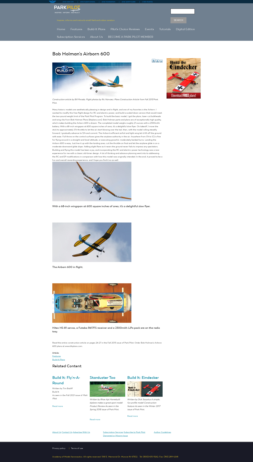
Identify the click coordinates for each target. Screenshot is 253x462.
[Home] (70, 8)
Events (149, 29)
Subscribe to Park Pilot (134, 432)
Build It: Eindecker (143, 377)
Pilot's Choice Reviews (125, 29)
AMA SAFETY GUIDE (129, 2)
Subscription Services (71, 37)
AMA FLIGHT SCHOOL (88, 2)
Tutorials (165, 29)
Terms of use (78, 448)
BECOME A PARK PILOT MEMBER (130, 37)
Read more (57, 406)
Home (61, 29)
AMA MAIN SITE (69, 2)
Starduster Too (102, 377)
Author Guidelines (163, 432)
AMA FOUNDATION (109, 2)
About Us (96, 37)
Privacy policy (59, 448)
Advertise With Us (82, 432)
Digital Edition (185, 29)
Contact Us (67, 432)
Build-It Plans (96, 29)
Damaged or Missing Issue (115, 435)
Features (76, 29)
